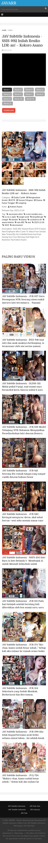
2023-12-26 (39, 222)
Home (4, 30)
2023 (7, 225)
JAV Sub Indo (35, 806)
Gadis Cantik (19, 197)
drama (24, 220)
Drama (39, 200)
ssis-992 (20, 222)
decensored (17, 225)
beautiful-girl (37, 217)
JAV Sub (24, 813)
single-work (24, 217)
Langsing (22, 203)
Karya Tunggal (8, 203)
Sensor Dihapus (26, 200)
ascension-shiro (16, 214)
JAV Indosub (35, 810)
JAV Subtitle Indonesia (16, 806)
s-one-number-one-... (35, 214)
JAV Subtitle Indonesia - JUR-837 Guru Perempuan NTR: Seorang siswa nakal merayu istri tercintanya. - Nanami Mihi (23, 301)
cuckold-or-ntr (36, 220)
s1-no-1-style (10, 217)
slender (14, 220)
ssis (29, 222)
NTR (13, 200)
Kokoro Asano (16, 207)
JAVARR (8, 3)
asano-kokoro (8, 222)
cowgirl (5, 220)
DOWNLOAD (9, 110)
